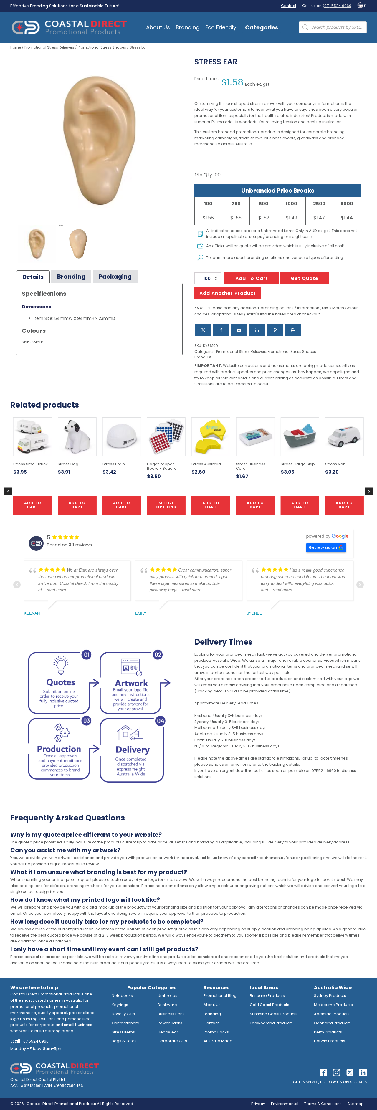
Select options (166, 504)
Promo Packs (216, 1032)
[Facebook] (221, 330)
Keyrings (120, 1005)
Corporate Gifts (172, 1041)
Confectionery (125, 1023)
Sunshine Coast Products (273, 1014)
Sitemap (356, 1103)
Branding (187, 27)
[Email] (239, 330)
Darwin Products (329, 1041)
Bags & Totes (124, 1041)
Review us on (323, 547)
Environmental (284, 1103)
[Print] (293, 330)
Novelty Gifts (123, 1014)
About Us (158, 27)
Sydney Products (330, 995)
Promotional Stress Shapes (102, 47)
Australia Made (218, 1041)
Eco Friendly (220, 27)
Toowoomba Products (271, 1023)
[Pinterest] (275, 330)
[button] (360, 6)
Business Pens (171, 1014)
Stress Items (123, 1032)
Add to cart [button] (210, 504)
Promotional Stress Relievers (49, 47)
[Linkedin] (257, 330)
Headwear (168, 1032)
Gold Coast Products (269, 1005)
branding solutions (264, 257)
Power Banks (170, 1023)
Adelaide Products (332, 1014)
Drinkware (167, 1005)
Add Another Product (227, 293)
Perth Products (328, 1032)
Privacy (258, 1103)
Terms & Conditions (323, 1103)
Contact (288, 6)
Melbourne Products (333, 1005)
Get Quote (304, 278)
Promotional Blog (220, 995)
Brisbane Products (267, 995)
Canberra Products (332, 1023)
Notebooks (122, 995)
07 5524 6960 (36, 1041)
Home (15, 47)
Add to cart (251, 278)
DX (209, 357)
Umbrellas (167, 995)
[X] (203, 330)
